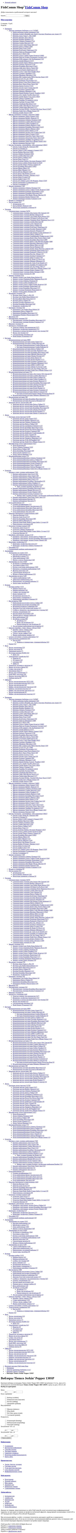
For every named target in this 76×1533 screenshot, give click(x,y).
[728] (17, 186)
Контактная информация (13, 1448)
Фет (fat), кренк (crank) (14, 1413)
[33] (31, 395)
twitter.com (8, 1503)
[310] (30, 181)
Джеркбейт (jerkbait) (14, 1403)
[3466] (24, 114)
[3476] (19, 211)
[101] (26, 134)
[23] (25, 45)
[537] (25, 418)
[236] (33, 236)
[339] (25, 567)
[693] (26, 96)
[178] (24, 64)
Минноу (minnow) (13, 1409)
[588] (33, 241)
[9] (16, 200)
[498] (30, 240)
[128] (24, 91)
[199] (28, 272)
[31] (29, 361)
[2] (23, 37)
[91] (26, 82)
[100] (21, 558)
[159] (23, 155)
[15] (21, 170)
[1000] (28, 55)
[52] (19, 653)
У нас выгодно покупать (13, 1468)
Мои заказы (9, 1483)
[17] (25, 107)
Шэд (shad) (10, 1411)
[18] (22, 687)
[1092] (24, 166)
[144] (31, 238)
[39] (24, 75)
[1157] (23, 61)
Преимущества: (6, 1460)
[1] (20, 159)
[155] (23, 86)
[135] (21, 631)
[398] (15, 601)
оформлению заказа (14, 1531)
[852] (26, 71)
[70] (25, 50)
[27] (29, 256)
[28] (26, 32)
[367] (29, 161)
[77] (21, 621)
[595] (23, 154)
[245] (22, 48)
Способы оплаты (10, 1449)
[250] (22, 629)
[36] (25, 474)
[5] (37, 34)
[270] (27, 198)
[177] (28, 359)
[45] (26, 422)
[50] (26, 197)
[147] (30, 57)
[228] (18, 325)
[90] (23, 89)
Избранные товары (11, 1486)
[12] (23, 39)
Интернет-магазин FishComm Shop (16, 1366)
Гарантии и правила (11, 1453)
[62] (15, 202)
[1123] (28, 127)
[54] (30, 331)
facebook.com (9, 1505)
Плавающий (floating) (14, 1421)
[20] (33, 249)
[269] (23, 513)
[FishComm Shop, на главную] (36, 7)
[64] (25, 606)
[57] (27, 608)
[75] (20, 372)
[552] (30, 243)
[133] (28, 138)
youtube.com (9, 1498)
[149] (18, 576)
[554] (25, 628)
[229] (22, 172)
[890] (19, 340)
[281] (26, 129)
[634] (27, 163)
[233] (23, 447)
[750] (23, 472)
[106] (31, 352)
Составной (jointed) (13, 1415)
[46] (21, 54)
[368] (23, 79)
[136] (29, 367)
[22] (24, 104)
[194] (31, 189)
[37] (18, 204)
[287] (27, 492)
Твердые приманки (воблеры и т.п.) (19, 1370)
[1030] (18, 562)
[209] (23, 46)
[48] (21, 449)
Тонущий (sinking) (13, 1424)
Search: (3, 15)
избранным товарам (15, 1528)
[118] (26, 569)
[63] (19, 638)
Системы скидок (10, 1466)
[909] (23, 102)
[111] (28, 139)
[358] (27, 120)
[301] (29, 488)
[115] (28, 136)
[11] (25, 182)
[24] (17, 674)
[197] (28, 150)
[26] (29, 354)
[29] (31, 383)
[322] (26, 122)
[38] (24, 274)
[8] (28, 222)
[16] (23, 43)
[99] (24, 519)
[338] (26, 125)
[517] (30, 250)
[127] (26, 327)
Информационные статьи (13, 1471)
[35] (30, 350)
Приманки (10, 1368)
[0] (25, 70)
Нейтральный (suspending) (16, 1423)
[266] (29, 229)
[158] (22, 633)
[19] (22, 206)
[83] (29, 141)
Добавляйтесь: (6, 1492)
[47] (29, 356)
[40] (28, 245)
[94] (26, 436)
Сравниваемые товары (12, 1488)
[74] (22, 454)
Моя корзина (6, 20)
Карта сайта (9, 1456)
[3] (26, 118)
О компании (9, 1446)
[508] (24, 52)
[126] (21, 578)
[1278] (19, 417)
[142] (24, 143)
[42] (28, 365)
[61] (19, 656)
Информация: (6, 1442)
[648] (24, 36)
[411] (22, 443)
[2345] (25, 66)
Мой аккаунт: (6, 1475)
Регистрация (9, 1479)
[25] (24, 574)
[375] (27, 427)
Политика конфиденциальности (15, 1455)
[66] (25, 68)
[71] (21, 556)
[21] (25, 80)
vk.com (7, 1501)
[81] (27, 193)
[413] (26, 175)
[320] (27, 62)
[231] (18, 553)
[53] (25, 282)
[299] (22, 113)
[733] (24, 41)
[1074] (25, 100)
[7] (29, 266)
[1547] (32, 109)
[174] (21, 535)
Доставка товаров (11, 1451)
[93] (31, 216)
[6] (25, 88)
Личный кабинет (10, 2)
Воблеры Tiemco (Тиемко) (15, 1371)
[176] (25, 130)
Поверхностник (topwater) (16, 1399)
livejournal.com (9, 1496)
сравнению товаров (14, 1526)
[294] (23, 563)
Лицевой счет (9, 1485)
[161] (30, 363)
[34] (17, 308)
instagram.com (9, 1500)
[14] (23, 334)
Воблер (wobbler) (13, 1397)
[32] (26, 188)
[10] (29, 132)
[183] (29, 93)
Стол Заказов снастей (12, 1470)
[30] (30, 77)
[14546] (23, 30)
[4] (26, 286)
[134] (32, 538)
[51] (27, 342)
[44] (30, 218)
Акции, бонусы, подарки (13, 1464)
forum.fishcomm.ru (11, 1507)
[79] (21, 179)
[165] (26, 116)
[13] (31, 531)
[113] (20, 515)
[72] (23, 637)
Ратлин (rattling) (12, 1401)
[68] (26, 431)
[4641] (28, 145)
